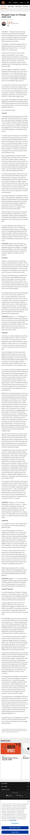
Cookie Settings (15, 823)
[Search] (25, 2)
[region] (15, 817)
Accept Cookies (15, 832)
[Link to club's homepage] (3, 2)
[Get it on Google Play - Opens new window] (20, 796)
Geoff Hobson (10, 22)
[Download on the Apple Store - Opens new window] (9, 795)
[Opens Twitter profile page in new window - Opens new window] (8, 25)
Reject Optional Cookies (15, 827)
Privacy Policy (13, 820)
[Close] (28, 801)
